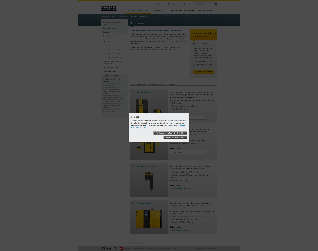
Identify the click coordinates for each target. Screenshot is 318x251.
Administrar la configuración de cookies (170, 133)
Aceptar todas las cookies (175, 137)
